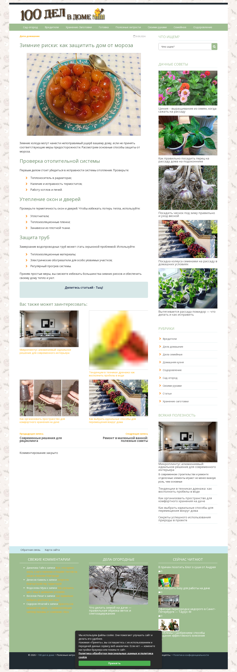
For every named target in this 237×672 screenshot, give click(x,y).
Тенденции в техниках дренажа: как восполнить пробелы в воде (112, 373)
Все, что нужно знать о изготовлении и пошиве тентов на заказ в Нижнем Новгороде (52, 571)
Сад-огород (30, 27)
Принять (114, 663)
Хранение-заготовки (176, 401)
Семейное (180, 27)
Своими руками (157, 27)
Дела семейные (173, 354)
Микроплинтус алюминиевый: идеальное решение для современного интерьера (45, 351)
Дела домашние (30, 36)
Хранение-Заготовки (79, 27)
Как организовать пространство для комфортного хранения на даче (42, 420)
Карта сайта (52, 549)
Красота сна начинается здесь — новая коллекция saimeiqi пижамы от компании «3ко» (50, 607)
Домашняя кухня (173, 362)
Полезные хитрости (128, 27)
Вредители (52, 27)
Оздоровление (202, 27)
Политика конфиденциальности (191, 655)
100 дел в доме (46, 655)
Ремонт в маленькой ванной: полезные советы (125, 439)
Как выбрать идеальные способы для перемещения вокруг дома (112, 420)
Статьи (167, 393)
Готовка (104, 27)
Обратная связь (30, 549)
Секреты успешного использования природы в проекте (184, 519)
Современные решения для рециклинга (41, 439)
